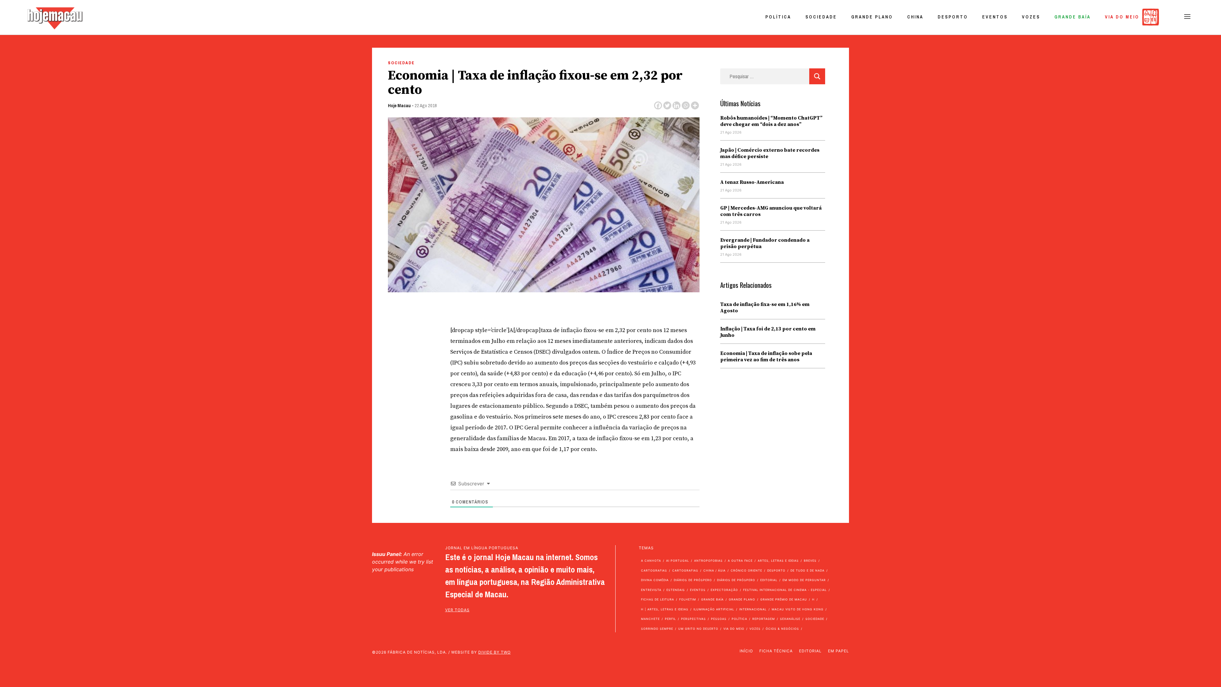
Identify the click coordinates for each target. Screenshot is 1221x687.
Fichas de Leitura (657, 599)
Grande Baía (1072, 17)
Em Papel (838, 651)
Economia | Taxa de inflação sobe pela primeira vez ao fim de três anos (766, 356)
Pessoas (719, 619)
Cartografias (654, 570)
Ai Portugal (677, 560)
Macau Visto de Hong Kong (798, 609)
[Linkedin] (676, 105)
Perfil (670, 619)
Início (746, 651)
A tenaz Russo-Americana (752, 182)
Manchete (650, 619)
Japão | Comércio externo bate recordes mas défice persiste (769, 153)
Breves (810, 560)
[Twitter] (667, 105)
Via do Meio (1122, 17)
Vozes (1031, 17)
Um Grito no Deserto (698, 628)
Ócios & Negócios (782, 628)
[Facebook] (658, 105)
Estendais (675, 590)
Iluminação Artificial (713, 609)
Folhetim (687, 599)
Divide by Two (494, 652)
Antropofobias (708, 560)
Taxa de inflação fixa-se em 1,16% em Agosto (765, 307)
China (915, 17)
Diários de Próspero (693, 580)
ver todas (457, 609)
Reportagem (763, 619)
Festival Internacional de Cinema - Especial (785, 590)
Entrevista (651, 590)
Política (778, 17)
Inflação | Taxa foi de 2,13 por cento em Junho (768, 332)
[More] (695, 105)
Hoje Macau (399, 105)
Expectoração (724, 590)
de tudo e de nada (807, 570)
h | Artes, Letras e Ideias (664, 609)
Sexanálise (790, 619)
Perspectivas (693, 619)
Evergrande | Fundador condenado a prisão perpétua (765, 243)
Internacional (753, 609)
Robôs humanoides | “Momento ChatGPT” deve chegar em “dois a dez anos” (771, 121)
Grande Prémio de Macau (783, 599)
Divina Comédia (655, 580)
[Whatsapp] (686, 105)
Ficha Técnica (776, 651)
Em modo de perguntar (804, 580)
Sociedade (821, 17)
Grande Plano (872, 17)
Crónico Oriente (746, 570)
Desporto (953, 17)
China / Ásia (714, 570)
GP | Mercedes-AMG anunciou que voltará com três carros (771, 211)
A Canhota (651, 560)
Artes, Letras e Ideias (778, 560)
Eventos (995, 17)
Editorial (768, 580)
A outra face (740, 560)
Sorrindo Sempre (657, 628)
